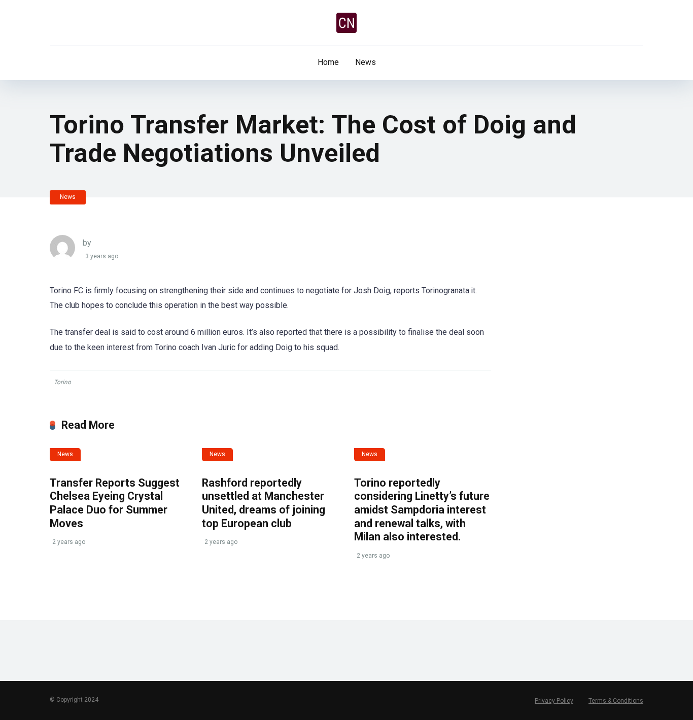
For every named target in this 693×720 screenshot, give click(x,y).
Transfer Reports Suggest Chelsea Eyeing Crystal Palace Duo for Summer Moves (115, 503)
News (365, 62)
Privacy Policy (554, 700)
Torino (62, 382)
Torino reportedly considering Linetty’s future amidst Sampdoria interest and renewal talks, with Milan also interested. (422, 509)
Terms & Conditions (615, 700)
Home (328, 62)
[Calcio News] (346, 23)
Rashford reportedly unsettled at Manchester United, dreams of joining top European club (263, 503)
